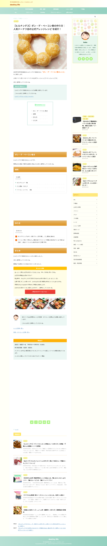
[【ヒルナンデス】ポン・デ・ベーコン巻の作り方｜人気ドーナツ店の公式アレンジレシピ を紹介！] (44, 422)
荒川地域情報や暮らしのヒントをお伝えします (53, 542)
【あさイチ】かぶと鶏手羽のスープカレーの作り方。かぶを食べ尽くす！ (89, 169)
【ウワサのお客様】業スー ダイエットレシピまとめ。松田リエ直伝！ (44, 495)
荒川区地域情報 (29, 9)
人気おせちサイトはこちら (39, 291)
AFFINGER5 (68, 543)
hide (44, 104)
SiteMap (42, 12)
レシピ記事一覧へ (18, 328)
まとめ (35, 120)
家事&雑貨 (56, 9)
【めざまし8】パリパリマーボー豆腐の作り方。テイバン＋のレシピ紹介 (89, 140)
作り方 (35, 117)
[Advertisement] (40, 138)
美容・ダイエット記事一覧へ (21, 332)
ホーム (15, 9)
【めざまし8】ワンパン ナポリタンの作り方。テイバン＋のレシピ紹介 (89, 154)
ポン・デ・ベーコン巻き (40, 111)
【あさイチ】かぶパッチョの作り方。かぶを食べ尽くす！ (89, 183)
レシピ (16, 429)
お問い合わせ (69, 12)
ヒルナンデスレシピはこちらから (24, 96)
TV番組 (83, 9)
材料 (34, 114)
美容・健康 (42, 9)
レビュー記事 (69, 9)
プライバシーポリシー (56, 12)
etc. (16, 12)
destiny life (16, 5)
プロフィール (29, 12)
